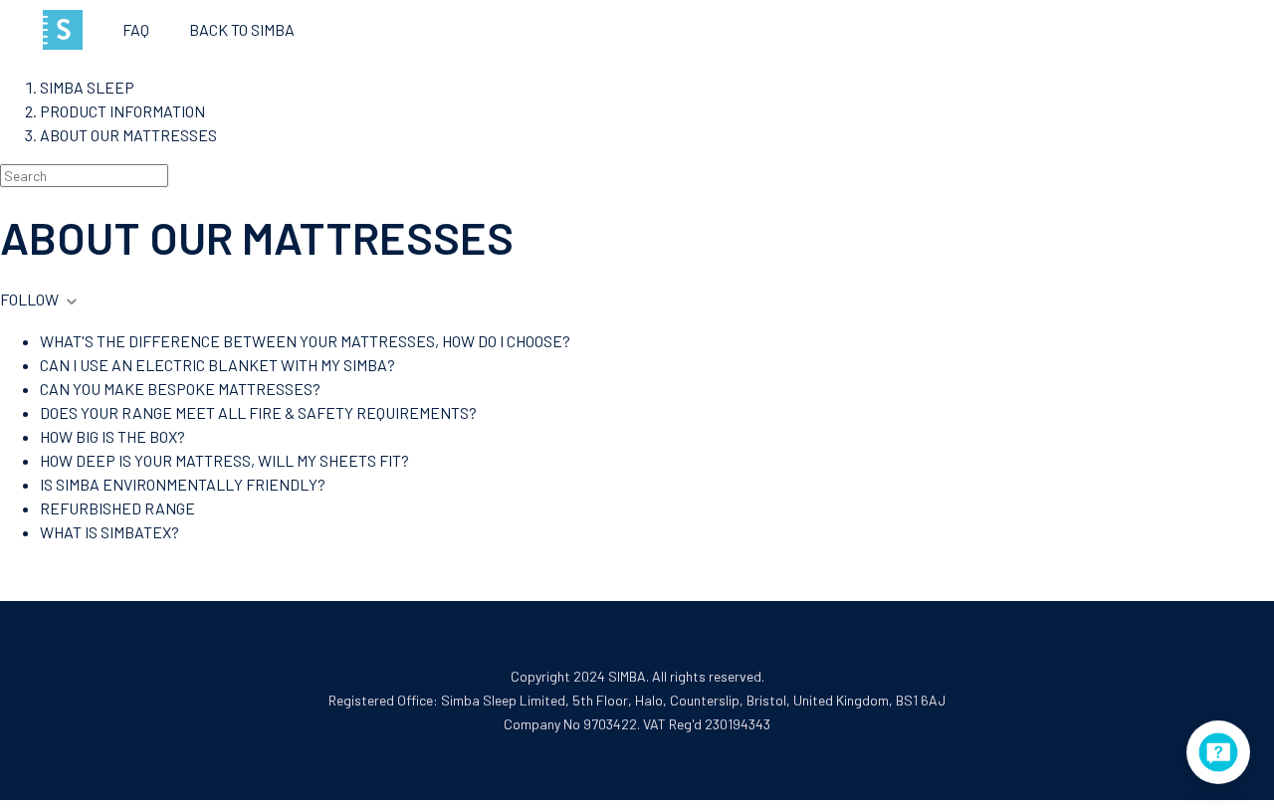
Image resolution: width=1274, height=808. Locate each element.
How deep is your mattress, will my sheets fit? (224, 460)
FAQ (135, 29)
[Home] (63, 30)
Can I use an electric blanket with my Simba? (217, 364)
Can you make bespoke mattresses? (180, 388)
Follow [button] (29, 299)
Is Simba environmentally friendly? (182, 484)
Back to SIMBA (242, 29)
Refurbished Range (117, 508)
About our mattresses (128, 134)
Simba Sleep (87, 87)
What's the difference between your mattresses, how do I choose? (305, 340)
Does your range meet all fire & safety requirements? (258, 412)
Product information (122, 110)
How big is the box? (112, 436)
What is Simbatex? (109, 531)
